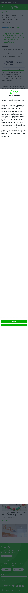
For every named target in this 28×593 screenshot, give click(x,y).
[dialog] (14, 296)
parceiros (14, 99)
